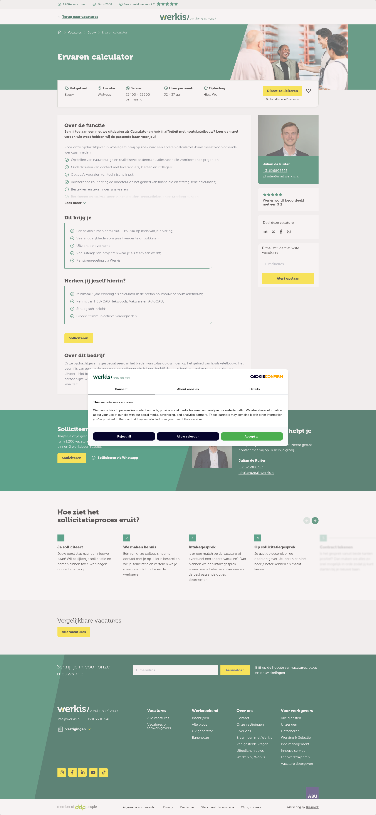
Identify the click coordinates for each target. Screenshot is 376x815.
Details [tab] (255, 389)
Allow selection (188, 436)
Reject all (124, 436)
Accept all (252, 436)
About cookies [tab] (188, 389)
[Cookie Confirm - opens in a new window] (266, 376)
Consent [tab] (121, 389)
